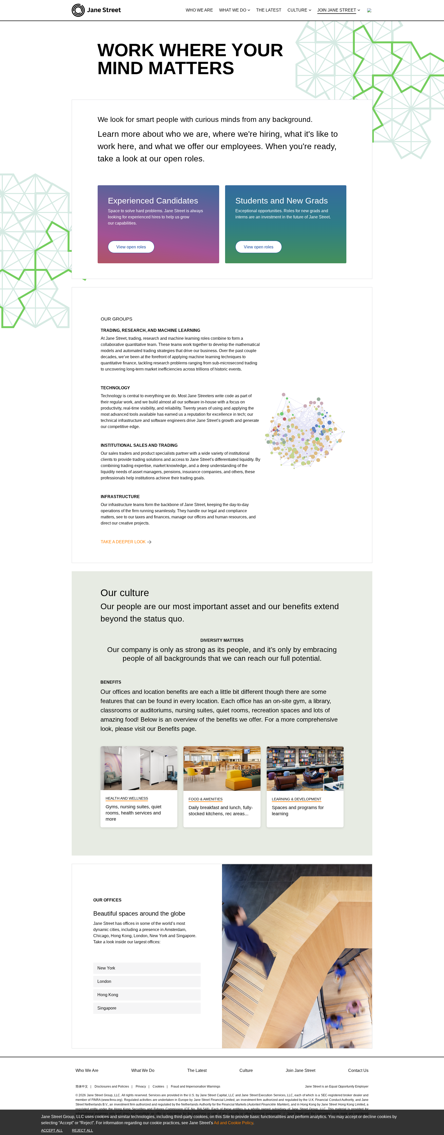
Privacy (141, 1086)
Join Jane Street (300, 1070)
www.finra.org (111, 1100)
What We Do (142, 1070)
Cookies (158, 1086)
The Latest (197, 1070)
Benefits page (176, 728)
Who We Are (87, 1070)
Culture (246, 1070)
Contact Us (358, 1070)
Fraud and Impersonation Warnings (195, 1086)
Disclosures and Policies (112, 1086)
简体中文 (82, 1086)
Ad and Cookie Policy (233, 1123)
